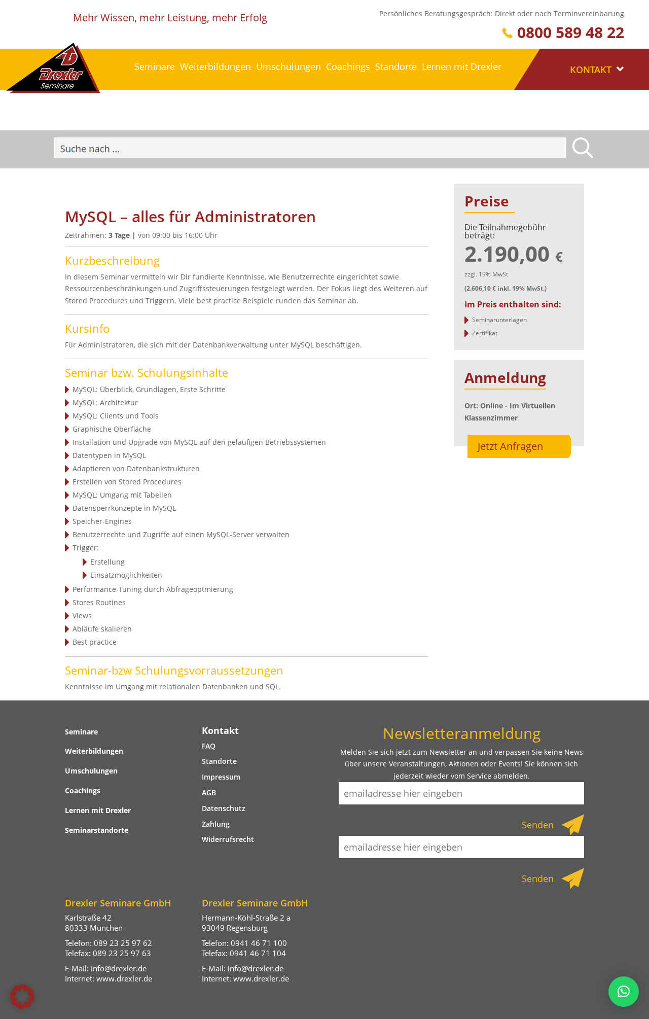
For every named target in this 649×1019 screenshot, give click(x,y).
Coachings (348, 66)
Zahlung (216, 824)
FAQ (208, 746)
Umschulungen (288, 66)
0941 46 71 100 (259, 943)
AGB (209, 792)
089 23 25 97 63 (122, 953)
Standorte (396, 66)
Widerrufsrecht (228, 839)
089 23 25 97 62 (123, 943)
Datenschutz (223, 808)
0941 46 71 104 (258, 953)
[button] (22, 996)
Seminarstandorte (96, 830)
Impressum (221, 777)
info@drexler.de (119, 968)
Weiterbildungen (215, 66)
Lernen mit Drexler (461, 66)
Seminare (154, 66)
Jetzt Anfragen (510, 446)
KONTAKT (592, 69)
